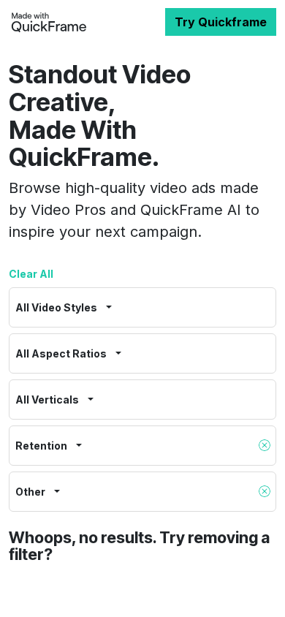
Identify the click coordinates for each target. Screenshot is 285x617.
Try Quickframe (221, 22)
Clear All (31, 274)
